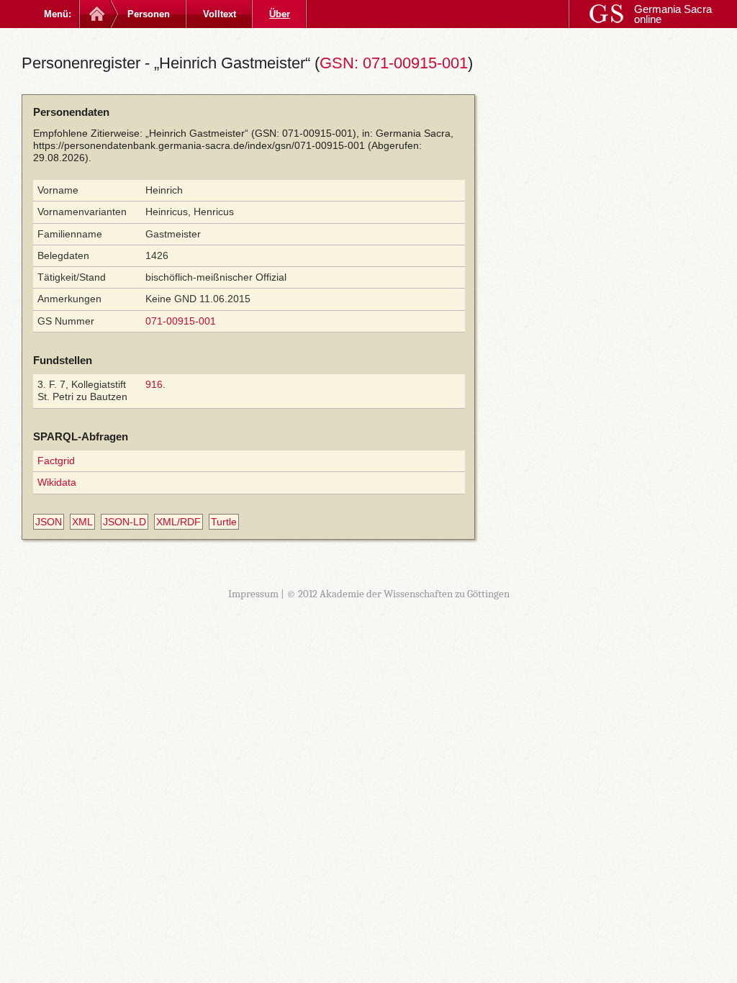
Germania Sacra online (673, 14)
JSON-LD (124, 521)
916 (154, 384)
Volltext (219, 14)
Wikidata (56, 482)
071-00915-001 (180, 321)
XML (82, 521)
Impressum (253, 593)
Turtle (224, 521)
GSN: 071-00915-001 (394, 63)
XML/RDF (178, 521)
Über (279, 14)
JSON (48, 521)
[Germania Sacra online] (95, 14)
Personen (148, 14)
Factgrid (56, 460)
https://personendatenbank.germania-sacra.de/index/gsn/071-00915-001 (199, 145)
